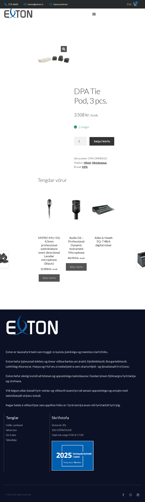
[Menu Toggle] (94, 14)
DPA (85, 166)
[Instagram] (130, 494)
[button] (64, 49)
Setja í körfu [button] (49, 277)
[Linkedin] (138, 494)
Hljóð (87, 162)
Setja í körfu (102, 141)
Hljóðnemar (99, 162)
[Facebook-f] (123, 494)
